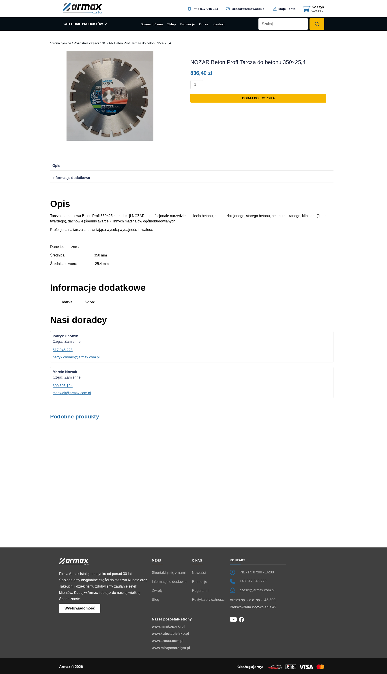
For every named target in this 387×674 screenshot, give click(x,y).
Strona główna (152, 24)
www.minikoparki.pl (168, 626)
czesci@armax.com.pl (248, 9)
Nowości (199, 573)
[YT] (233, 619)
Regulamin (200, 590)
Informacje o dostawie (169, 582)
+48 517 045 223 (206, 9)
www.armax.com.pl (167, 641)
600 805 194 (63, 386)
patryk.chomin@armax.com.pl (76, 357)
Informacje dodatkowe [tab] (71, 178)
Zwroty (157, 590)
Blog (155, 599)
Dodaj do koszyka (258, 98)
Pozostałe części (86, 43)
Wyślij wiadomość (79, 608)
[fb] (241, 619)
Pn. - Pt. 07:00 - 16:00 (257, 572)
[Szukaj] (317, 24)
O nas (203, 24)
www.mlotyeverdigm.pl (171, 648)
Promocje (187, 24)
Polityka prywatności (208, 599)
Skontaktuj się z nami (169, 573)
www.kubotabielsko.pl (170, 633)
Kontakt (219, 24)
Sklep (171, 24)
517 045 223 (63, 350)
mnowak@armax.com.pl (72, 393)
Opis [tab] (56, 166)
